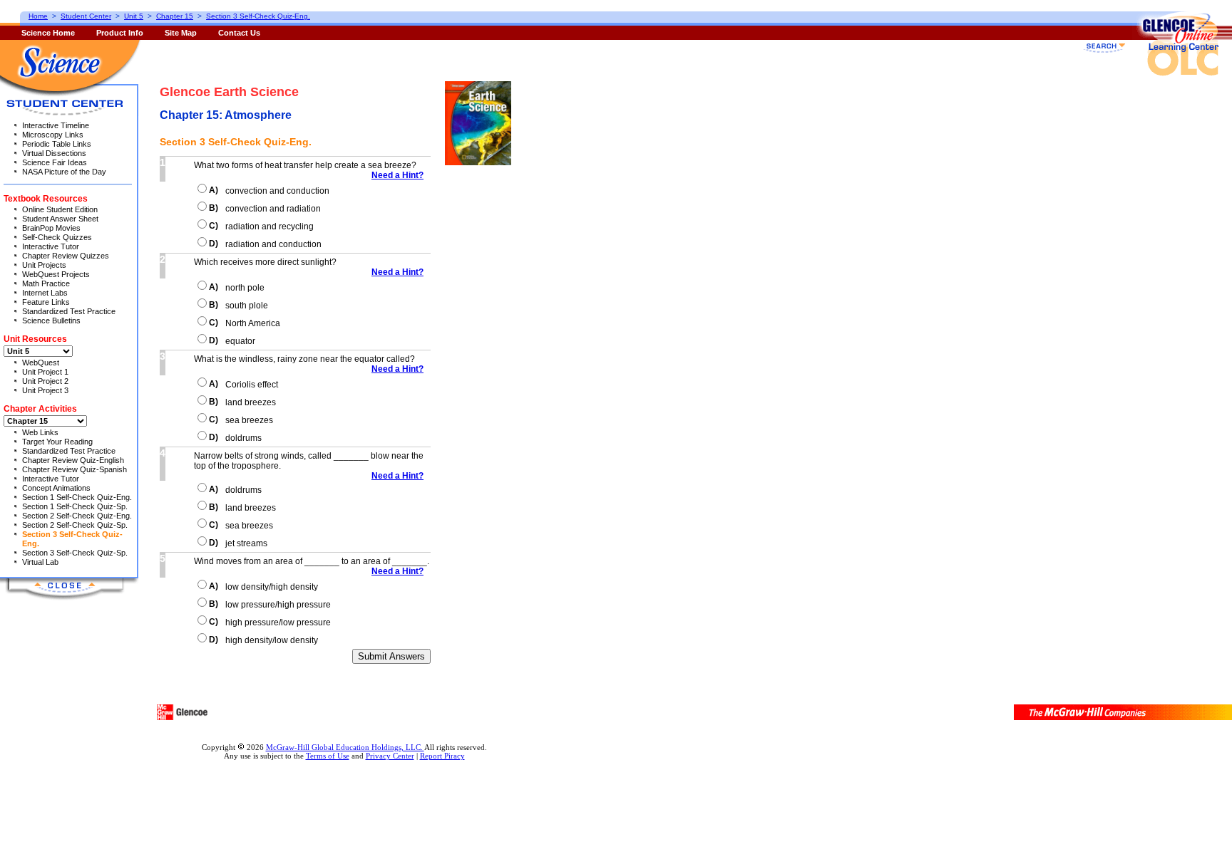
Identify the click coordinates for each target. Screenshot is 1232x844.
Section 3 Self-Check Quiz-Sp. (75, 552)
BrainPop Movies (51, 228)
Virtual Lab (40, 562)
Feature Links (46, 302)
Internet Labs (45, 292)
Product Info (119, 32)
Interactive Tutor (50, 246)
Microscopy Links (52, 134)
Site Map (181, 32)
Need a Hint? (397, 175)
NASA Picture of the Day (64, 171)
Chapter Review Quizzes (65, 255)
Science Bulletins (51, 320)
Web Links (40, 432)
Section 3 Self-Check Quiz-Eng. (258, 16)
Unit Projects (44, 265)
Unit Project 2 (45, 381)
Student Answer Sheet (60, 218)
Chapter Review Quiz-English (73, 460)
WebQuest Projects (56, 274)
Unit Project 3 (45, 390)
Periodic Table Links (56, 144)
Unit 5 (133, 16)
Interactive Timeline (55, 125)
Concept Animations (56, 488)
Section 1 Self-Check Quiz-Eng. (77, 497)
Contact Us (239, 32)
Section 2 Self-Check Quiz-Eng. (77, 515)
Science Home (48, 32)
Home (38, 16)
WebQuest (40, 362)
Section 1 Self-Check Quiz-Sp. (75, 506)
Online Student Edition (60, 209)
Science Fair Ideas (54, 162)
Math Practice (46, 283)
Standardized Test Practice (68, 311)
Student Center (86, 16)
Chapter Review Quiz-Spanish (74, 469)
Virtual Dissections (54, 153)
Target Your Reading (57, 441)
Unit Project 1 (45, 372)
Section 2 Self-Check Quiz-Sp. (75, 525)
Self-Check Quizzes (57, 237)
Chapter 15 (174, 16)
